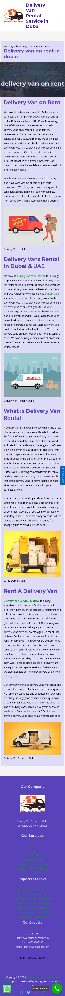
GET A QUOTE (62, 475)
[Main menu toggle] (58, 15)
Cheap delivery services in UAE (32, 890)
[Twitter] (29, 992)
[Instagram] (36, 992)
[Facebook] (21, 992)
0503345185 (36, 942)
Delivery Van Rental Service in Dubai (37, 15)
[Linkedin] (44, 992)
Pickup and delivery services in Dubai (32, 912)
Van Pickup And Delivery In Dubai (33, 898)
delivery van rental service (31, 276)
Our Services (33, 851)
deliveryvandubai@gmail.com (32, 938)
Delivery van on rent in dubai (32, 868)
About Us (33, 846)
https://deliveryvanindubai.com (32, 946)
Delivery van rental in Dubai (33, 864)
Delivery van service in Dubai (32, 855)
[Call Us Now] (56, 988)
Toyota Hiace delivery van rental (32, 903)
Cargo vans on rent (32, 859)
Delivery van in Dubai (32, 873)
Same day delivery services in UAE (32, 894)
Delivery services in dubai (32, 916)
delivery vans (52, 293)
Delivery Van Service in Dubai (22, 601)
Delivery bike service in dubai (32, 907)
